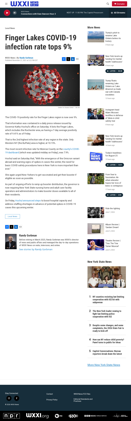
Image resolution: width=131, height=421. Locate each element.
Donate (121, 4)
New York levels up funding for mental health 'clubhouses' (114, 59)
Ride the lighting (112, 208)
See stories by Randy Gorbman (35, 249)
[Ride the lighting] (96, 212)
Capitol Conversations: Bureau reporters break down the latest (107, 352)
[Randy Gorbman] (11, 241)
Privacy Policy (51, 400)
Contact (49, 394)
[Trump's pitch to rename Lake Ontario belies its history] (96, 36)
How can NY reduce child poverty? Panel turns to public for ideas (108, 341)
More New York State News (104, 364)
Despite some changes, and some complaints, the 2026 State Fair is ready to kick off (108, 328)
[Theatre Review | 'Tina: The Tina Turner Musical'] (96, 244)
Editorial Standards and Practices (83, 400)
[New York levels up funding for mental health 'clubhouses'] (96, 60)
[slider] (18, 12)
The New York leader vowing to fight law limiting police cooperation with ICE (107, 314)
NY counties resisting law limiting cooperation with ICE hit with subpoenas (108, 299)
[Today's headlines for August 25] (96, 157)
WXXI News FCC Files (82, 394)
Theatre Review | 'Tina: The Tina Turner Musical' (113, 243)
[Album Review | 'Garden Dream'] (96, 228)
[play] (7, 12)
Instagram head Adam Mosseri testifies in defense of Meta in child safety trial (114, 115)
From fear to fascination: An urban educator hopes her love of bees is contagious (114, 180)
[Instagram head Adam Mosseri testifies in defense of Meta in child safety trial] (96, 113)
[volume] (15, 13)
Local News (10, 28)
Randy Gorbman (26, 57)
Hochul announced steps (28, 200)
